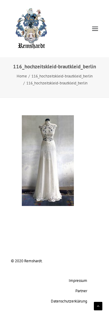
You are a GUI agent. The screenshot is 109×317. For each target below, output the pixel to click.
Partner (81, 290)
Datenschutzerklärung (69, 301)
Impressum (78, 280)
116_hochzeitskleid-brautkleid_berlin (62, 76)
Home (22, 76)
